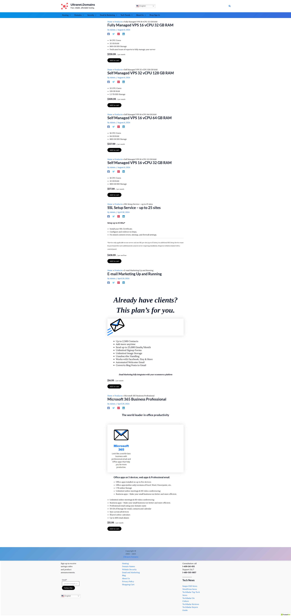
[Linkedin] (123, 34)
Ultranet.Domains (83, 4)
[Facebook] (108, 34)
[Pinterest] (118, 34)
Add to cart (114, 60)
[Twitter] (113, 34)
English (142, 6)
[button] (230, 6)
